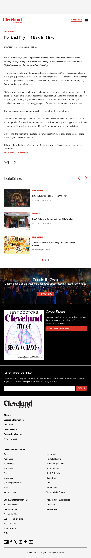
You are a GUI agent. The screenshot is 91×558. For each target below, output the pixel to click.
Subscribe (76, 20)
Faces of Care (10, 523)
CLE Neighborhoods (13, 482)
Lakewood (51, 454)
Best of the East (11, 509)
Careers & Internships (14, 420)
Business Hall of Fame (13, 519)
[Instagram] (20, 542)
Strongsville (51, 487)
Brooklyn (7, 473)
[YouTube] (31, 542)
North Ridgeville (53, 473)
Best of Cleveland (11, 504)
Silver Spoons (10, 528)
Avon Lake (8, 459)
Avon (6, 454)
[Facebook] (11, 542)
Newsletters (51, 509)
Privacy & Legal (10, 439)
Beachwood (9, 463)
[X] (15, 542)
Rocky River (51, 478)
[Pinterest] (25, 542)
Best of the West (11, 514)
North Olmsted (52, 468)
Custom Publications (13, 434)
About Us (8, 415)
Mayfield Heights (53, 459)
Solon (49, 482)
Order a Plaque (10, 429)
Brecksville (8, 468)
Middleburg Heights (55, 463)
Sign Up (81, 388)
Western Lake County (55, 492)
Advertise (8, 424)
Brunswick (8, 478)
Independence (10, 492)
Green (6, 487)
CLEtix (6, 533)
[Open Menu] (86, 21)
